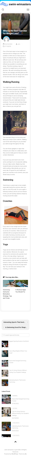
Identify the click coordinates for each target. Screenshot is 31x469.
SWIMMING (14, 395)
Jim (19, 44)
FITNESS (8, 46)
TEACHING (14, 408)
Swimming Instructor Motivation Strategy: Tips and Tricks (7, 294)
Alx (26, 454)
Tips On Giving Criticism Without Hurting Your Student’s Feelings (20, 413)
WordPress (15, 454)
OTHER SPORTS (15, 422)
